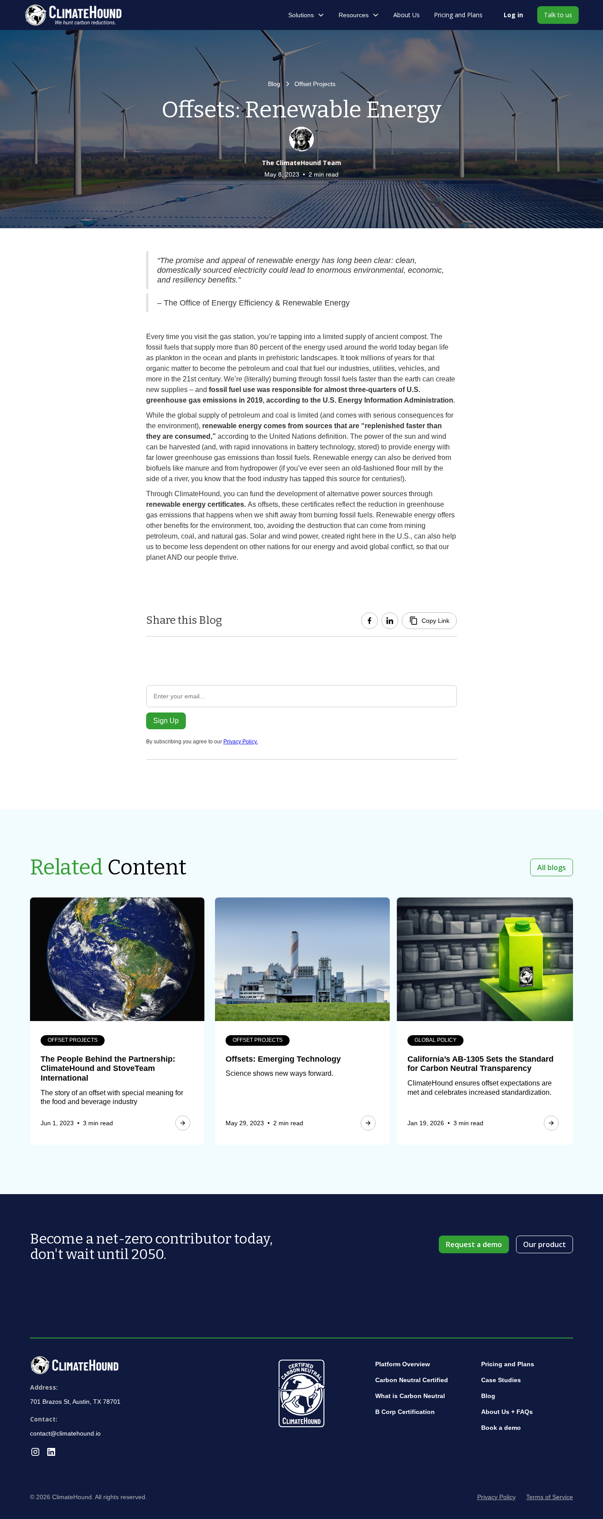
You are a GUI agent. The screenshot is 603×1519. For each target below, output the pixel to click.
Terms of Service (549, 1496)
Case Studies (501, 1379)
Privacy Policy (496, 1496)
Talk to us (558, 15)
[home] (79, 14)
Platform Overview (402, 1364)
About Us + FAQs (507, 1411)
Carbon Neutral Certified (411, 1379)
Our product (544, 1244)
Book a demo (501, 1427)
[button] (306, 15)
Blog (488, 1395)
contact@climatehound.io (65, 1433)
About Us (406, 15)
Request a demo (474, 1244)
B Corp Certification (405, 1411)
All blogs (551, 867)
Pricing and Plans (458, 15)
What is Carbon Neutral (410, 1395)
